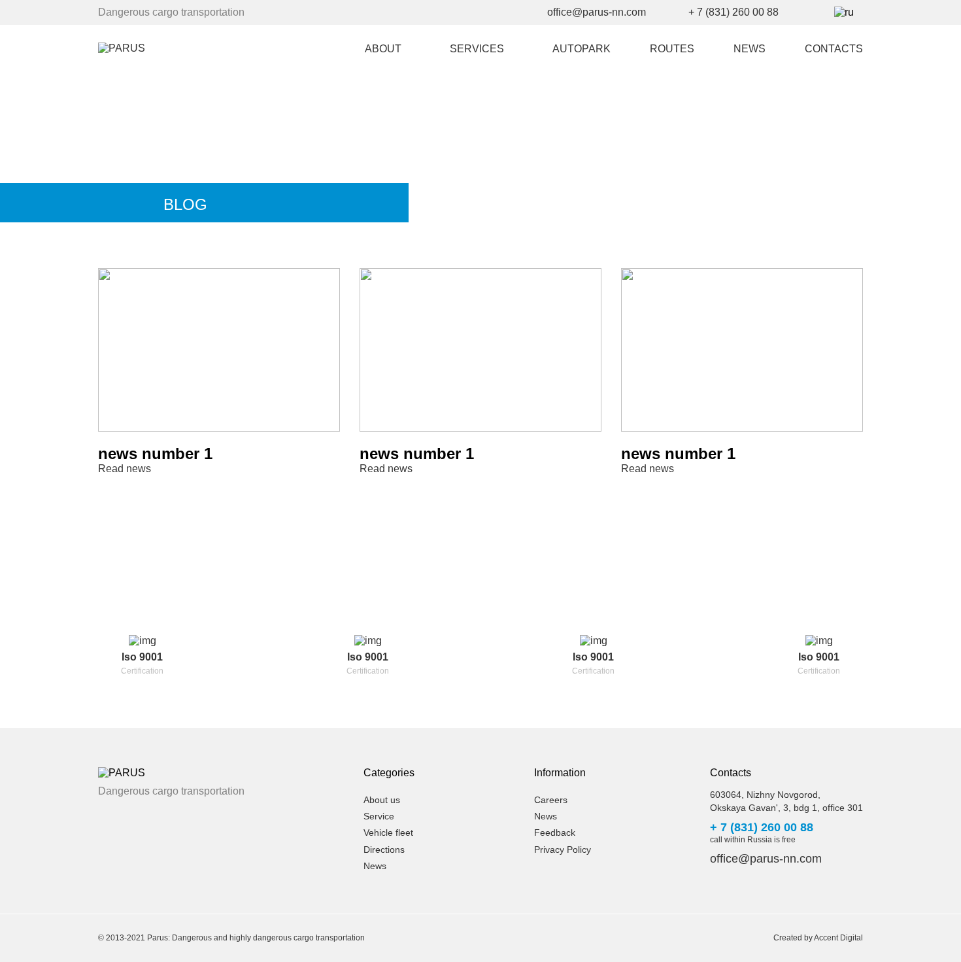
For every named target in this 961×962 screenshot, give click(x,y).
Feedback (554, 832)
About (383, 48)
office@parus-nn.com (596, 12)
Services (477, 48)
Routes (672, 48)
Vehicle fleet (388, 832)
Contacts (834, 48)
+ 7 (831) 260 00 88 (733, 12)
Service (378, 816)
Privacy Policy (562, 849)
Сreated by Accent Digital (818, 937)
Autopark (581, 48)
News (374, 866)
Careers (550, 800)
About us (381, 800)
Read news (124, 468)
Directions (384, 849)
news (749, 48)
